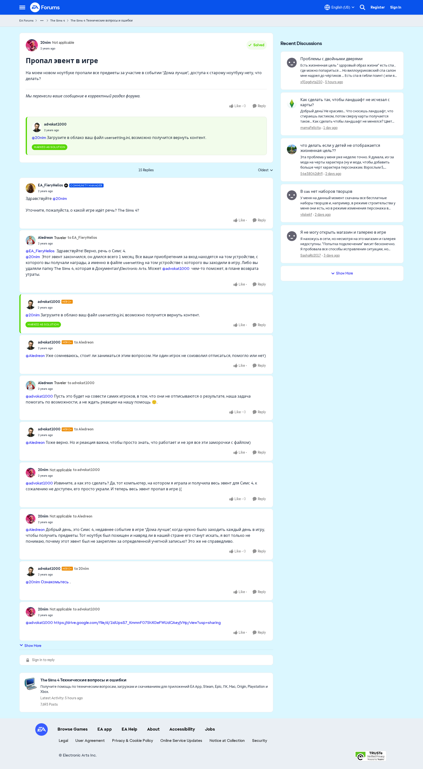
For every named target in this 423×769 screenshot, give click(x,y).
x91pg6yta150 (311, 82)
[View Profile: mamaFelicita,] (292, 103)
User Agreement (90, 740)
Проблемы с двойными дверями (331, 59)
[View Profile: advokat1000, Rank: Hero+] (30, 304)
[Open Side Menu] (22, 7)
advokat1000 (55, 124)
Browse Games (73, 729)
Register (378, 7)
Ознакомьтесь (55, 582)
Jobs (210, 729)
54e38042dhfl (311, 174)
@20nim (39, 137)
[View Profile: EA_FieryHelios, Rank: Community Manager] (30, 188)
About (153, 729)
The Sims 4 (57, 21)
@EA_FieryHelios (40, 250)
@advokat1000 (175, 268)
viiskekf (306, 214)
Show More (32, 645)
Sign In (395, 7)
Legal (63, 740)
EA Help (129, 729)
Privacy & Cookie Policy (132, 740)
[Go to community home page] (45, 7)
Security (259, 740)
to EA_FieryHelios (82, 237)
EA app (104, 729)
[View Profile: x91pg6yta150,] (292, 63)
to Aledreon (84, 342)
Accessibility (182, 729)
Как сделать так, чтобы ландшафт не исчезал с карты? (345, 102)
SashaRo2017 (310, 255)
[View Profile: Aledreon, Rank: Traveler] (30, 240)
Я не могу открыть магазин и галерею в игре (343, 232)
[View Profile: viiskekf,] (292, 195)
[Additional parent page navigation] (42, 20)
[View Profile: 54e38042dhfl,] (292, 149)
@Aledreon (35, 355)
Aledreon (45, 237)
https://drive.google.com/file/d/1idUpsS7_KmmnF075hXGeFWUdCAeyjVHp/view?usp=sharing (137, 622)
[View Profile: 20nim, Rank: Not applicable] (32, 45)
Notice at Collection (227, 740)
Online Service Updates (181, 740)
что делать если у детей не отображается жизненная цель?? (340, 148)
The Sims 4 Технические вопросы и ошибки (101, 21)
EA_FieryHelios (50, 185)
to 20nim (81, 568)
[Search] (362, 7)
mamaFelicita (310, 128)
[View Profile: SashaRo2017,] (292, 236)
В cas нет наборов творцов (326, 191)
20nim (45, 42)
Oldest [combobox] (265, 170)
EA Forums (26, 21)
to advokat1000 (81, 383)
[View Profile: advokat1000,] (37, 127)
